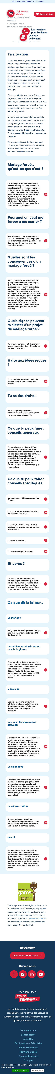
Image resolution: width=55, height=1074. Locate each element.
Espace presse (28, 1034)
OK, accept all (21, 1070)
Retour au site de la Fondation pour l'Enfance (27, 1)
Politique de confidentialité (28, 1043)
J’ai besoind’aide (22, 13)
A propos (28, 1060)
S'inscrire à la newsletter (26, 955)
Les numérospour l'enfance (39, 31)
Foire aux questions (28, 1047)
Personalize (37, 1070)
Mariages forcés (15, 24)
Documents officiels (28, 1056)
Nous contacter (28, 1030)
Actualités (28, 1039)
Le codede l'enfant (35, 37)
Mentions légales (28, 1052)
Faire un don (46, 14)
